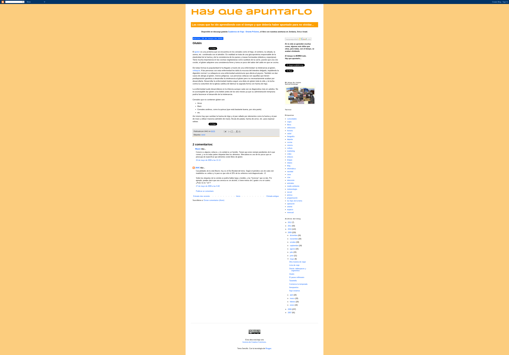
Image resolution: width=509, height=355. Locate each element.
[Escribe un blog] (232, 131)
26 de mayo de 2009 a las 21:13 (208, 160)
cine (288, 177)
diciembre (294, 235)
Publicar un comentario (205, 191)
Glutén (291, 274)
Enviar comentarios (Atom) (214, 200)
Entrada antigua (273, 196)
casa (289, 174)
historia (290, 131)
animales (290, 183)
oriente (289, 207)
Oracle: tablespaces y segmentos (297, 270)
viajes (289, 122)
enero (292, 305)
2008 (290, 309)
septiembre (294, 246)
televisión (290, 180)
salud (203, 135)
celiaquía (196, 70)
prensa (289, 195)
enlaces (290, 157)
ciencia (290, 145)
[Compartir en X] (234, 131)
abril (292, 295)
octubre (293, 242)
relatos (289, 163)
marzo (292, 298)
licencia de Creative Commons (254, 342)
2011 (290, 226)
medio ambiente (293, 186)
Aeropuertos (294, 287)
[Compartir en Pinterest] (239, 131)
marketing (291, 151)
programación (292, 198)
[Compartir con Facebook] (237, 131)
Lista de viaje (294, 265)
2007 (290, 313)
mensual (290, 212)
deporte (290, 139)
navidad (290, 172)
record (289, 192)
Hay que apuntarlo (251, 12)
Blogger (268, 348)
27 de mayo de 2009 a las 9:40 (208, 186)
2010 (290, 229)
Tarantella (293, 281)
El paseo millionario (296, 277)
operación (291, 204)
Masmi (198, 149)
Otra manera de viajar (297, 262)
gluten (197, 52)
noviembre (294, 239)
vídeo (289, 154)
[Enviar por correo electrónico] (229, 131)
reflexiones (291, 128)
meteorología (292, 189)
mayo (292, 259)
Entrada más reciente (201, 196)
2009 (290, 232)
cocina (289, 142)
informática (291, 169)
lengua (289, 160)
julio (291, 252)
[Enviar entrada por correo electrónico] (225, 131)
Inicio (238, 196)
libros (289, 125)
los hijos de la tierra (294, 201)
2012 (290, 222)
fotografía (290, 136)
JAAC (197, 168)
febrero (293, 302)
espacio (290, 210)
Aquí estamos (294, 291)
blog (288, 166)
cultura (289, 148)
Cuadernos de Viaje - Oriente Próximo (243, 32)
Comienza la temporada (298, 284)
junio (292, 256)
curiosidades (292, 119)
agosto (293, 249)
